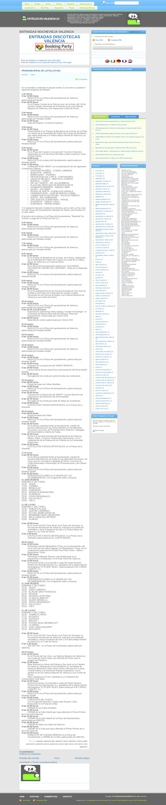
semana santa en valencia (103, 382)
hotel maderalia (100, 285)
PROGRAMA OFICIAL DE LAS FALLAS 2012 (41, 71)
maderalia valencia (101, 314)
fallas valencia (69, 744)
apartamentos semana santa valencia (104, 236)
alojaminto (98, 196)
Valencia (98, 395)
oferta (97, 329)
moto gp (98, 319)
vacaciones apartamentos (103, 393)
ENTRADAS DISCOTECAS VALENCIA (54, 38)
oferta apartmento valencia (103, 341)
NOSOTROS (99, 324)
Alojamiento (39, 741)
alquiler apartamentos (102, 208)
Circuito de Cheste (101, 247)
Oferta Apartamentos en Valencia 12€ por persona (111, 124)
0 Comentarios (82, 79)
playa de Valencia (100, 359)
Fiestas (71, 8)
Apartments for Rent (101, 242)
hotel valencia (78, 744)
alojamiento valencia (62, 741)
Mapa (97, 316)
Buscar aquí (110, 3)
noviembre (98, 327)
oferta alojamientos (101, 332)
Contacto (67, 797)
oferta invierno (99, 344)
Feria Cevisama (100, 267)
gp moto (98, 277)
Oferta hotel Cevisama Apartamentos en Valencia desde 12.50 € (115, 121)
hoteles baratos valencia (103, 293)
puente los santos (101, 375)
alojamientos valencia (75, 741)
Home (27, 4)
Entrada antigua (82, 758)
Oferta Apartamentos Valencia (104, 337)
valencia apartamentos (102, 401)
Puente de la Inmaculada (103, 372)
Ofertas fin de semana (102, 354)
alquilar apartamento (101, 199)
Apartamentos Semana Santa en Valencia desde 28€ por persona (115, 148)
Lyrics (131, 800)
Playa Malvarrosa (100, 362)
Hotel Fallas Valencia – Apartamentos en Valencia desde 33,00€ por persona (119, 151)
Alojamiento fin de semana (103, 186)
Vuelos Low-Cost (100, 408)
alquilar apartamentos (102, 202)
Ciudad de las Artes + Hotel (103, 250)
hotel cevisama (100, 280)
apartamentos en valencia (103, 226)
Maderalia (98, 311)
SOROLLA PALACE (127, 275)
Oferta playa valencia (102, 346)
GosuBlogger (91, 800)
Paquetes (70, 4)
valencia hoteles (100, 406)
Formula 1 (98, 275)
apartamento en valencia (103, 216)
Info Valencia (99, 301)
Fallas (97, 262)
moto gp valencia (100, 321)
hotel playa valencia (101, 288)
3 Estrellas (98, 171)
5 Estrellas (98, 176)
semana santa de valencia (103, 380)
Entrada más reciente (29, 758)
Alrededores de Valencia (103, 211)
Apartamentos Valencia (57, 744)
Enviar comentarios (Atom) (45, 762)
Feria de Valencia (100, 270)
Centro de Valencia (101, 245)
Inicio (56, 758)
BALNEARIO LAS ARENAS (129, 180)
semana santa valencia (102, 385)
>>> (68, 23)
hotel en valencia (100, 283)
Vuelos (48, 4)
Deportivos (98, 253)
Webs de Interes (130, 116)
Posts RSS (99, 40)
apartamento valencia (42, 744)
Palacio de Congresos (102, 357)
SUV (135, 800)
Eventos (98, 259)
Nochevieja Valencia (87, 8)
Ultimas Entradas (100, 116)
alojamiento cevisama (102, 181)
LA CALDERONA (126, 231)
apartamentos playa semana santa (104, 229)
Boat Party (45, 8)
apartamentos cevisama (103, 224)
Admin (33, 74)
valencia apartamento (102, 398)
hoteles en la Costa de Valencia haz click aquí (50, 62)
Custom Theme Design (119, 800)
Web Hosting (142, 800)
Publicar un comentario (30, 754)
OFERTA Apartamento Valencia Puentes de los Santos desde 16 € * (116, 133)
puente (97, 367)
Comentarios (115, 116)
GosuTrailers (103, 800)
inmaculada (99, 303)
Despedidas (58, 8)
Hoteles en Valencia (101, 295)
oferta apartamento (101, 334)
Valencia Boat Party (101, 403)
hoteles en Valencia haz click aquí (44, 60)
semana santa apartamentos (104, 377)
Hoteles (37, 4)
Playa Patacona (100, 364)
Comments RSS (116, 40)
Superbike (98, 388)
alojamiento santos (101, 189)
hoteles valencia (100, 298)
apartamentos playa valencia (104, 233)
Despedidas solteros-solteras (104, 255)
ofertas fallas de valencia (103, 351)
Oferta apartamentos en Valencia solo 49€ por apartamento (114, 158)
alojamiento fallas (49, 741)
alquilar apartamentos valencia (105, 204)
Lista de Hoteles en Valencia (104, 306)
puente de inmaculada (102, 369)
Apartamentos (30, 8)
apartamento (99, 213)
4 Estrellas (98, 173)
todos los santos (100, 390)
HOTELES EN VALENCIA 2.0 (43, 18)
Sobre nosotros (86, 4)
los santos (98, 308)
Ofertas (59, 4)
